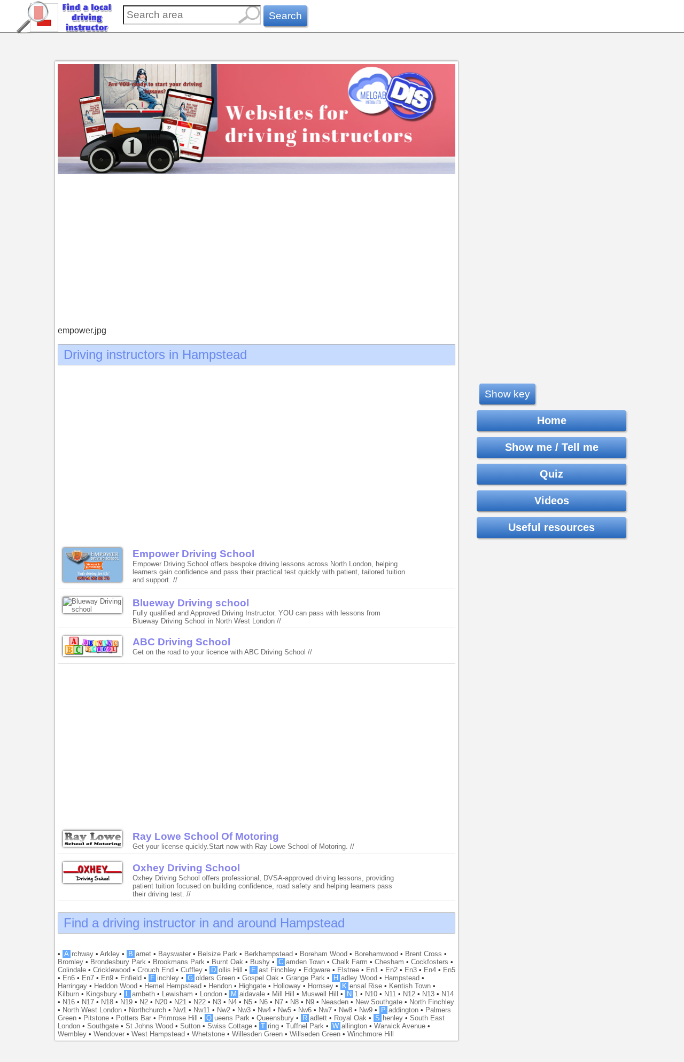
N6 (263, 1002)
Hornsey (320, 986)
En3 (411, 970)
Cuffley (192, 970)
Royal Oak (350, 1018)
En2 (391, 970)
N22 (199, 1002)
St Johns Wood (149, 1026)
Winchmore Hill (370, 1034)
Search (285, 15)
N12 (409, 994)
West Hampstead (158, 1034)
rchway (79, 954)
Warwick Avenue (399, 1026)
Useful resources (551, 527)
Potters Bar (133, 1018)
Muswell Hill (319, 994)
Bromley (70, 962)
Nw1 (179, 1010)
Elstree (348, 970)
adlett (314, 1018)
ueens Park (228, 1018)
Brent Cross (423, 954)
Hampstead (401, 978)
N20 (161, 1002)
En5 (449, 970)
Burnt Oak (227, 962)
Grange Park (305, 978)
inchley (164, 978)
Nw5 (284, 1010)
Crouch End (155, 970)
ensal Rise (362, 986)
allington (349, 1026)
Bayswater (174, 954)
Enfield (131, 978)
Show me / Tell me (551, 447)
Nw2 (223, 1010)
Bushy (260, 962)
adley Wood (355, 978)
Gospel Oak (260, 978)
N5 (248, 1002)
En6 (69, 978)
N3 (217, 1002)
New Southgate (378, 1002)
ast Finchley (274, 970)
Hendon (220, 986)
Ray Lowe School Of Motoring (206, 836)
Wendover (109, 1034)
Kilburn (68, 994)
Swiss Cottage (229, 1026)
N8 (294, 1002)
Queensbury (275, 1018)
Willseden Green (315, 1034)
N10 (371, 994)
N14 (447, 994)
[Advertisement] (256, 251)
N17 (88, 1002)
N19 (126, 1002)
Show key (507, 394)
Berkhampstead (268, 954)
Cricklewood (111, 970)
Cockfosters (429, 962)
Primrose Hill (178, 1018)
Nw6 (305, 1010)
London (211, 994)
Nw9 (365, 1010)
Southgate (103, 1026)
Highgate (252, 986)
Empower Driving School (193, 553)
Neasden (334, 1002)
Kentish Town (410, 986)
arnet (139, 954)
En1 (372, 970)
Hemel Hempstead (172, 986)
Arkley (110, 954)
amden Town (301, 962)
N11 (390, 994)
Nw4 (264, 1010)
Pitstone (96, 1018)
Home (551, 420)
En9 (107, 978)
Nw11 (201, 1010)
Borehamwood (376, 954)
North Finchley (431, 1002)
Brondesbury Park (118, 962)
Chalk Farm (350, 962)
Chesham (389, 962)
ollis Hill (227, 970)
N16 (69, 1002)
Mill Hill (283, 994)
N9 (310, 1002)
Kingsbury (101, 994)
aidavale (248, 994)
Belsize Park (217, 954)
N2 (143, 1002)
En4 (430, 970)
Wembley (72, 1034)
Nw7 (325, 1010)
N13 (428, 994)
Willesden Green (257, 1034)
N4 (232, 1002)
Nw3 (244, 1010)
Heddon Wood (115, 986)
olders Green (211, 978)
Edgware (317, 970)
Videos (551, 500)
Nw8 (345, 1010)
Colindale (72, 970)
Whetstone (208, 1034)
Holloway (287, 986)
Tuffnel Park (305, 1026)
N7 (279, 1002)
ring (270, 1026)
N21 (180, 1002)
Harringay (72, 986)
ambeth (140, 994)
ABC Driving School (181, 641)
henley (389, 1018)
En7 (88, 978)
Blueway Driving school (191, 602)
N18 (107, 1002)
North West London (92, 1010)
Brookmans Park (179, 962)
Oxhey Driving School (186, 867)
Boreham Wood (323, 954)
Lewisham (177, 994)
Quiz (551, 474)
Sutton (190, 1026)
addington (399, 1010)
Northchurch (147, 1010)
